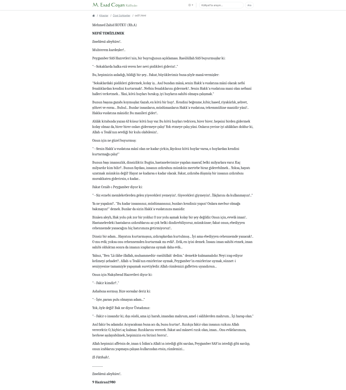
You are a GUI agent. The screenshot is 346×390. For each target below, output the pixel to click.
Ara (249, 5)
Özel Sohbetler (121, 15)
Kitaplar (103, 15)
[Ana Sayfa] (93, 15)
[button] (190, 5)
